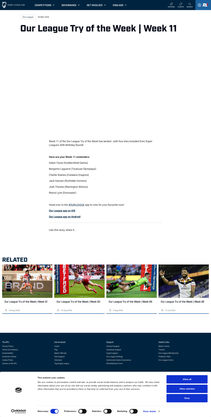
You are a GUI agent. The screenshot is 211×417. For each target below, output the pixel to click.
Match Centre (163, 346)
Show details (149, 411)
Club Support (59, 356)
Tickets (161, 350)
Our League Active (165, 360)
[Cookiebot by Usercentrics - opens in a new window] (18, 411)
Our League (28, 17)
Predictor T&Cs (164, 356)
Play (56, 350)
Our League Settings (114, 356)
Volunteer (58, 360)
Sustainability (7, 353)
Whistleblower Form (114, 363)
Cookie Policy (7, 360)
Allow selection (187, 389)
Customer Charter (9, 356)
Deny (187, 398)
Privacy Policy (7, 346)
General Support (112, 346)
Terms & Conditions (10, 350)
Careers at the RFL (9, 363)
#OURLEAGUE (76, 204)
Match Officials (60, 353)
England (118, 5)
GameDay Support (113, 350)
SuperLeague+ (112, 353)
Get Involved (94, 5)
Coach (56, 346)
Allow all (187, 379)
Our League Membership (168, 353)
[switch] (82, 411)
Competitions (43, 5)
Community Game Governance (118, 360)
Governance (69, 5)
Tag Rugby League (61, 363)
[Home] (4, 5)
